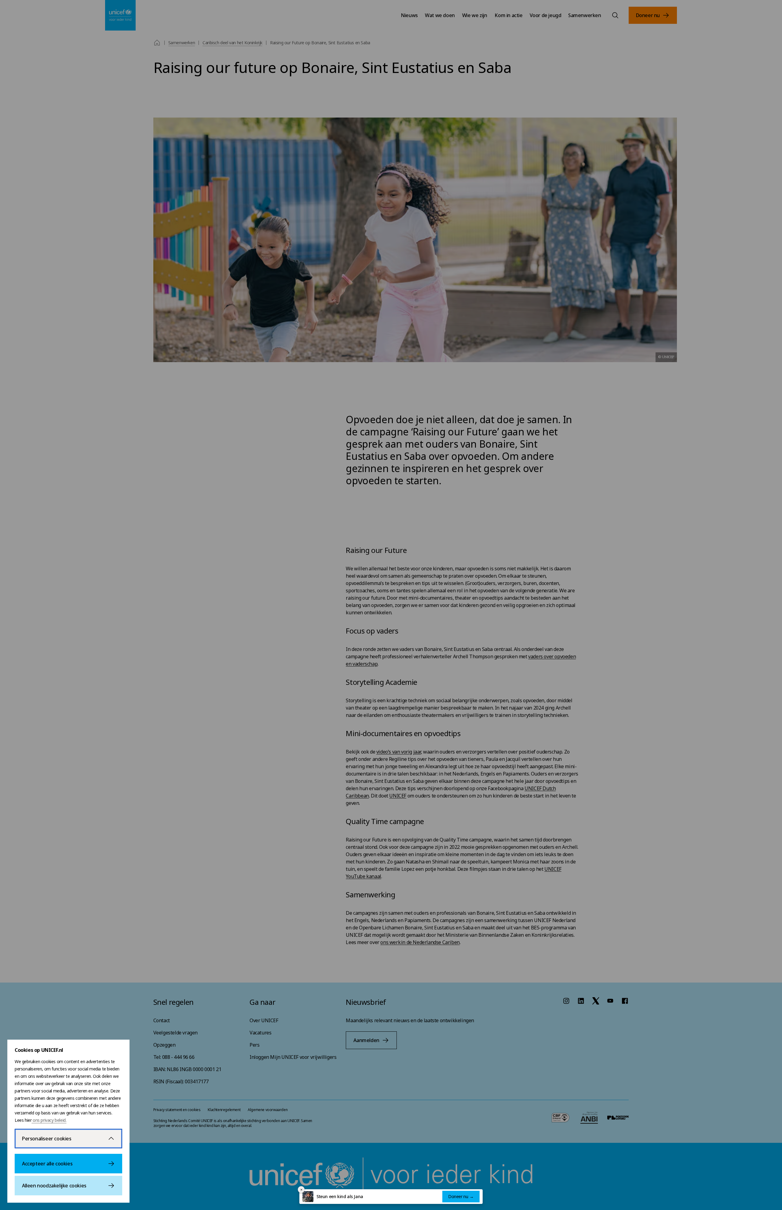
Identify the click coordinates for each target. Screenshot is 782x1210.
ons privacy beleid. (48, 1120)
